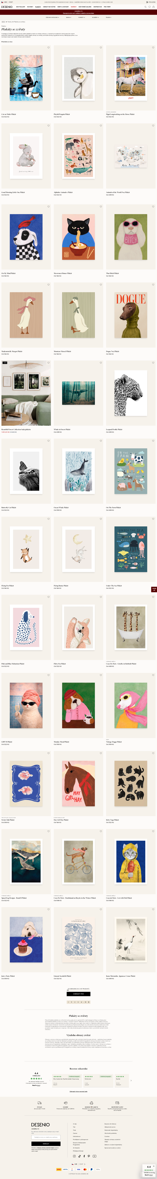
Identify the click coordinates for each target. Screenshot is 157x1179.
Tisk (74, 1127)
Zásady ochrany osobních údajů (45, 1148)
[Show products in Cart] (154, 7)
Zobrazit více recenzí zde (78, 1091)
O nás (75, 1124)
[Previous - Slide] (49, 1080)
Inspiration (98, 7)
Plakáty (38, 7)
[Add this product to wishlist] (48, 47)
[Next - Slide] (131, 1080)
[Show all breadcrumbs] (3, 22)
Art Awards (76, 1148)
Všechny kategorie (52, 17)
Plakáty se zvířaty (19, 22)
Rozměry (95, 17)
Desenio (83, 1174)
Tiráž (74, 1130)
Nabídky (74, 7)
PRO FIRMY (107, 7)
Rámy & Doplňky (63, 7)
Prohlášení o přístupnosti (80, 1139)
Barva (68, 17)
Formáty (81, 17)
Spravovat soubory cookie (112, 1148)
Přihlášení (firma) (78, 1151)
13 (85, 1002)
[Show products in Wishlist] (150, 7)
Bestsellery (20, 7)
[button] (149, 1171)
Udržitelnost (76, 1136)
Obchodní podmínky (111, 1133)
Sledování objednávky (111, 1130)
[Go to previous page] (68, 1002)
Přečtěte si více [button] (6, 42)
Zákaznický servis (110, 1127)
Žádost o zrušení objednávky (113, 1145)
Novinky (30, 7)
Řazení (108, 17)
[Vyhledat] (146, 6)
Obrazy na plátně (49, 7)
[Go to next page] (88, 1002)
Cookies (107, 1136)
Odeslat (46, 1144)
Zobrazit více (78, 994)
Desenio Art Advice (110, 1124)
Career (75, 1133)
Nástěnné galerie (85, 7)
